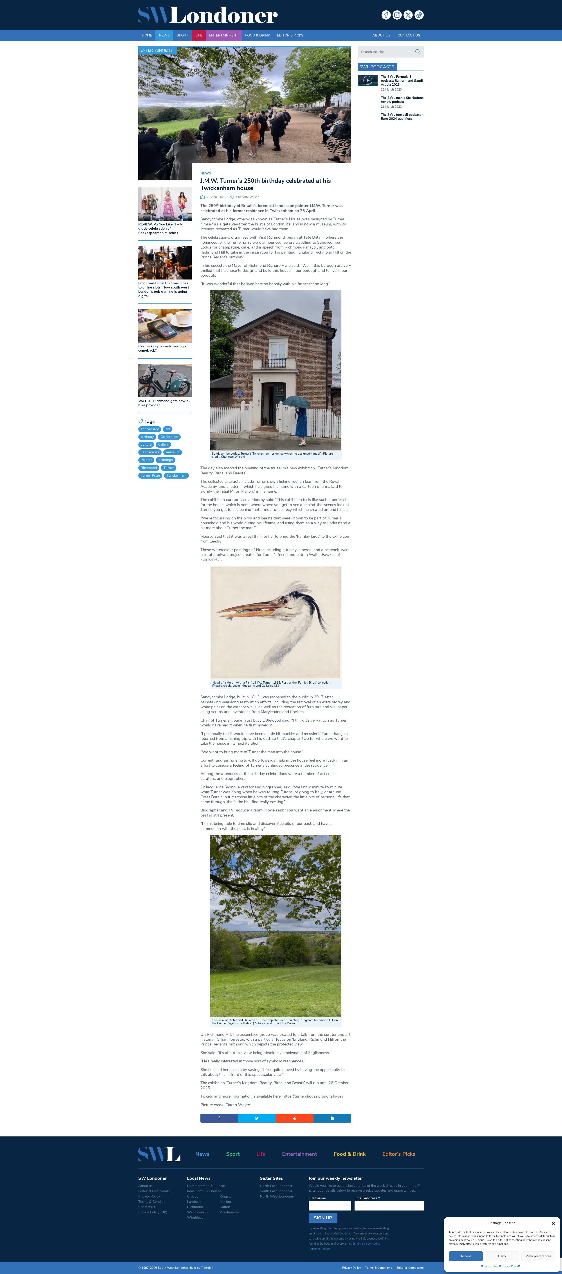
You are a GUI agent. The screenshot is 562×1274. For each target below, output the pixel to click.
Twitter (408, 15)
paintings (166, 459)
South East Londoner (276, 1191)
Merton (225, 1201)
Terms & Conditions (153, 1201)
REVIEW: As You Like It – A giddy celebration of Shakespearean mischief (160, 228)
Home (147, 35)
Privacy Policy (510, 1266)
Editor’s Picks (398, 1154)
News (164, 35)
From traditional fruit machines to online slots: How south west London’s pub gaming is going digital (163, 289)
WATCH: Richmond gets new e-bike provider (164, 403)
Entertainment (223, 35)
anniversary (150, 429)
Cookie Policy (492, 1266)
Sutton (225, 1207)
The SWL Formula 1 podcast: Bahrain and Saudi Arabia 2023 (402, 80)
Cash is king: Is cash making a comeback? (162, 348)
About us (381, 35)
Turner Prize (150, 475)
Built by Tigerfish (201, 1268)
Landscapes (150, 452)
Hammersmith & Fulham (206, 1185)
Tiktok (419, 15)
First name (317, 1198)
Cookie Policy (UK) (152, 1212)
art (168, 429)
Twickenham (176, 475)
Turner (169, 467)
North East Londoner (276, 1185)
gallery (163, 444)
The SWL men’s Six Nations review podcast (402, 100)
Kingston (227, 1196)
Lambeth (194, 1201)
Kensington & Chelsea (204, 1191)
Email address (367, 1198)
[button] (553, 1223)
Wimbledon (196, 1217)
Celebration (169, 436)
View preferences (538, 1256)
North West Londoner (277, 1196)
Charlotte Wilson (247, 197)
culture (146, 444)
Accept (466, 1256)
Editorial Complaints (154, 1191)
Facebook (386, 15)
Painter (146, 459)
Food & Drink (257, 35)
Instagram (397, 15)
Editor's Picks (290, 35)
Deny (502, 1256)
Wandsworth (197, 1212)
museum (173, 452)
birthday (147, 436)
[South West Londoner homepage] (208, 15)
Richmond (149, 467)
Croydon (193, 1196)
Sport (182, 35)
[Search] (418, 52)
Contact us (409, 35)
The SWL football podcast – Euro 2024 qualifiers (402, 117)
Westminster (230, 1212)
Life (198, 35)
